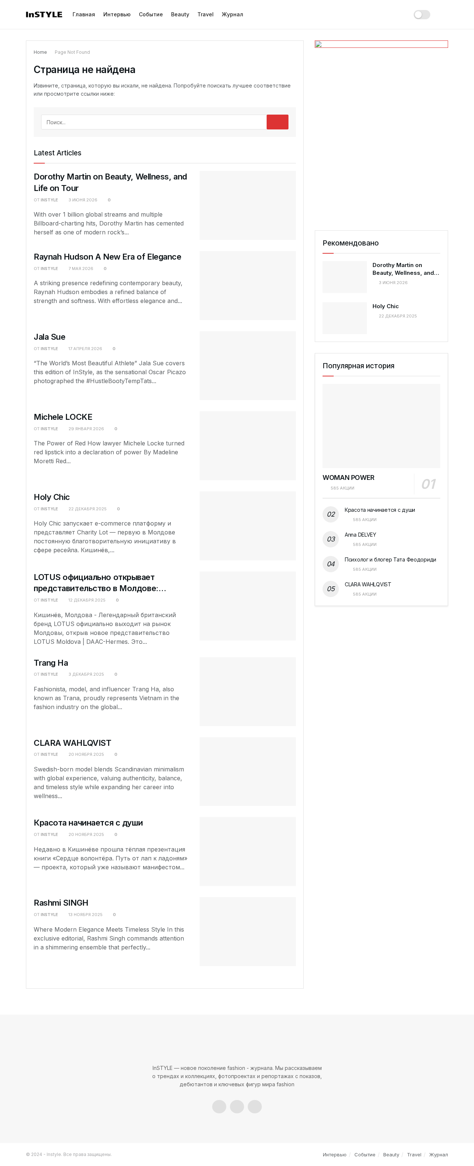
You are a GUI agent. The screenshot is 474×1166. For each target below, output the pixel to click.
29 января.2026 (85, 428)
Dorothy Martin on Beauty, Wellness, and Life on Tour (403, 272)
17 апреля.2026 (84, 348)
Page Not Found (72, 52)
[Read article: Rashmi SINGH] (248, 931)
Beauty (180, 14)
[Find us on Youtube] (255, 1106)
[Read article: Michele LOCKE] (248, 445)
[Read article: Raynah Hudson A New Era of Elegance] (248, 285)
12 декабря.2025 (86, 600)
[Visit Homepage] (44, 15)
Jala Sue (49, 337)
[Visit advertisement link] (381, 127)
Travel (205, 14)
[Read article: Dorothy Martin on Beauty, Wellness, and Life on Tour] (248, 205)
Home (40, 52)
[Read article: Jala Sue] (248, 365)
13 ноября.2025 (85, 914)
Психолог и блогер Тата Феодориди (390, 559)
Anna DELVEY (360, 534)
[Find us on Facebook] (219, 1106)
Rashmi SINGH (61, 903)
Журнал (232, 14)
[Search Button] (444, 14)
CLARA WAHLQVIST (72, 743)
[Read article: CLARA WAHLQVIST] (248, 771)
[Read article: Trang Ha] (248, 691)
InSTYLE (49, 199)
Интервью (117, 14)
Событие (151, 14)
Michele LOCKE (63, 417)
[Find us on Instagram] (237, 1106)
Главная (84, 14)
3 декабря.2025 (85, 674)
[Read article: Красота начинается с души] (248, 851)
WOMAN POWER (348, 477)
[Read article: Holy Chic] (248, 525)
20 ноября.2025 (85, 754)
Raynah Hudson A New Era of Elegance (107, 256)
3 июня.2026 (82, 199)
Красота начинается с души (88, 822)
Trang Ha (51, 663)
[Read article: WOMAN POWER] (381, 426)
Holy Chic (52, 497)
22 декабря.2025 (87, 508)
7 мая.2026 (80, 268)
